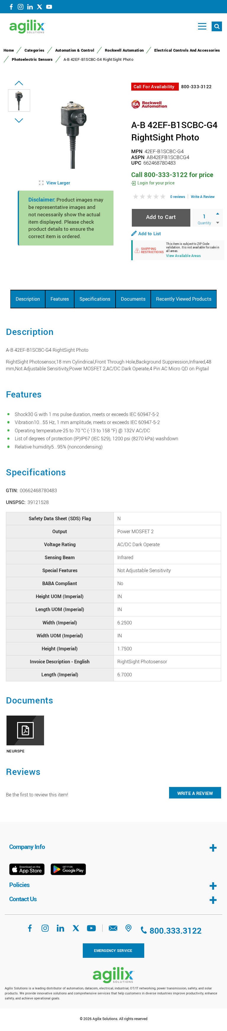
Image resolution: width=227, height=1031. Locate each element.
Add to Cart (161, 216)
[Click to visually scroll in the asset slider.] (19, 83)
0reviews (177, 196)
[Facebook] (11, 8)
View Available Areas (183, 256)
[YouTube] (49, 8)
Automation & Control (74, 50)
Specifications (95, 299)
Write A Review (203, 196)
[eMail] (113, 930)
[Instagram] (21, 8)
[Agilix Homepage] (113, 975)
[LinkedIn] (30, 8)
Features (60, 299)
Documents (133, 299)
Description (28, 299)
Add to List (149, 233)
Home (9, 50)
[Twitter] (40, 8)
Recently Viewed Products (183, 299)
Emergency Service (113, 950)
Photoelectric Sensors (32, 59)
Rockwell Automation (124, 50)
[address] (128, 930)
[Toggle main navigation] (202, 26)
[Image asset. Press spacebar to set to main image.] (19, 100)
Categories (34, 50)
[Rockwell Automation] (149, 104)
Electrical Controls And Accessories (187, 50)
